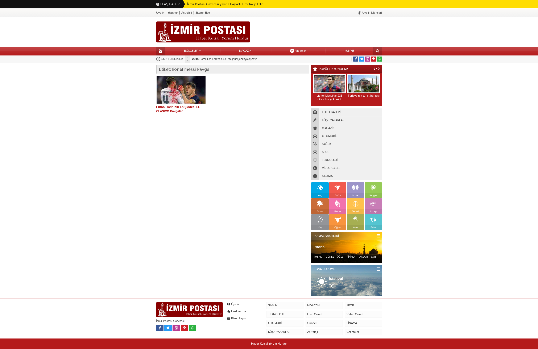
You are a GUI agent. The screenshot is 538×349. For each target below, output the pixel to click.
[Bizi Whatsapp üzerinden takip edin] (379, 59)
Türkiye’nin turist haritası (364, 95)
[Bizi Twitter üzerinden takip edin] (361, 59)
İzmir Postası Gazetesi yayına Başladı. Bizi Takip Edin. (225, 4)
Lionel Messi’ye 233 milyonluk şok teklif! (330, 97)
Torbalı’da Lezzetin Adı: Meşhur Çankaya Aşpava (224, 59)
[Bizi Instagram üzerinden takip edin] (367, 59)
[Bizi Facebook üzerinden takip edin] (355, 59)
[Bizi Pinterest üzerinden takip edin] (373, 59)
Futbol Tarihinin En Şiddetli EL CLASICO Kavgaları (178, 109)
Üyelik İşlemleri (372, 12)
